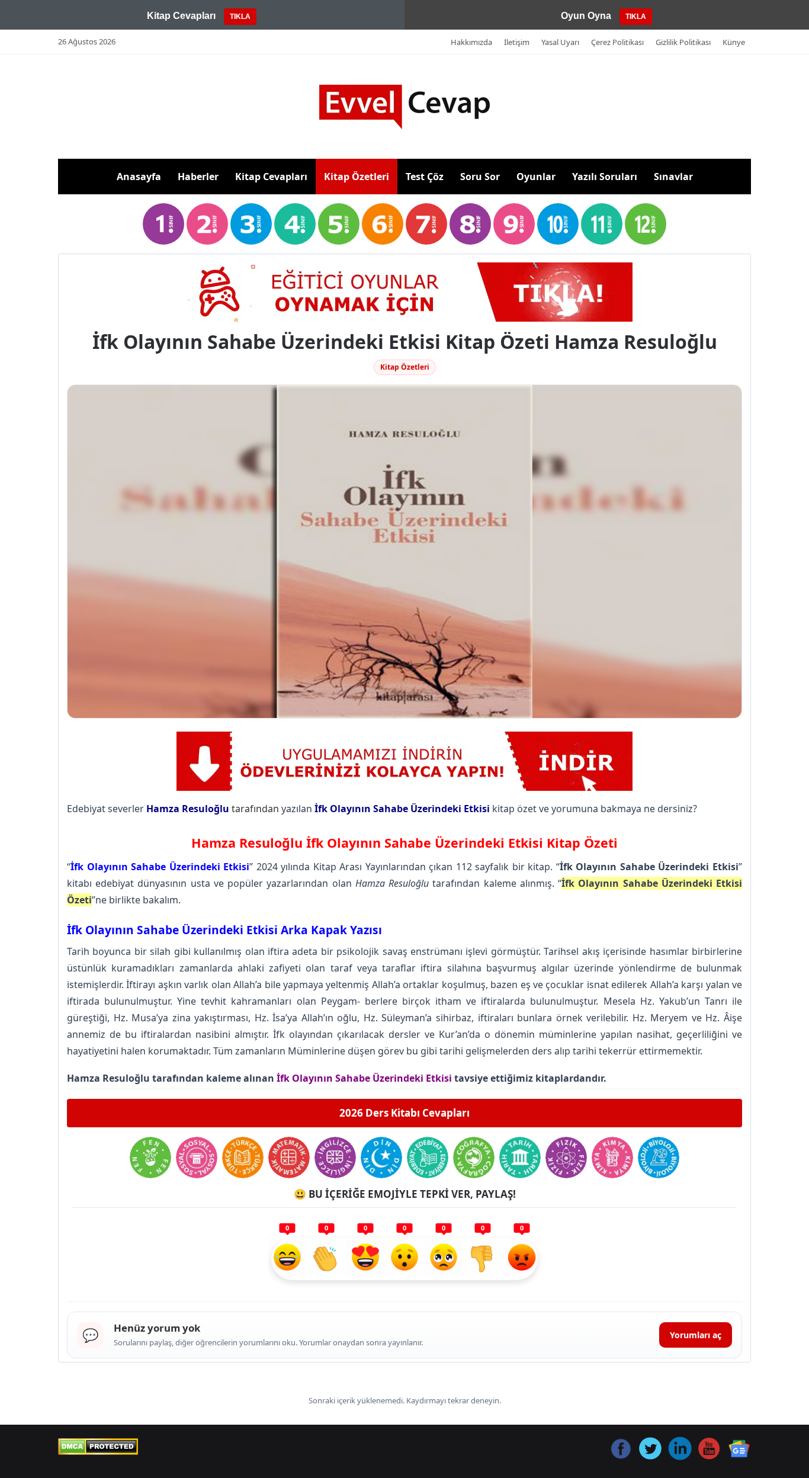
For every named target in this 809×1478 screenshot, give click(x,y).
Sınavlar (673, 176)
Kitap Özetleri (356, 176)
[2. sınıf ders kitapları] (207, 224)
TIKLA (240, 16)
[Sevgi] (365, 1258)
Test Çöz (425, 176)
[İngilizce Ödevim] (335, 1157)
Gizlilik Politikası (683, 42)
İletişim (516, 42)
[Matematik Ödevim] (289, 1157)
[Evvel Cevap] (404, 107)
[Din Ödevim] (381, 1157)
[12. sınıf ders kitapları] (645, 224)
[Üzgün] (443, 1258)
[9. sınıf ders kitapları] (514, 224)
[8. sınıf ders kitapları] (470, 224)
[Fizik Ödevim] (566, 1157)
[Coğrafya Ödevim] (474, 1157)
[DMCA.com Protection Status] (98, 1446)
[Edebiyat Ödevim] (427, 1157)
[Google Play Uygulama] (404, 761)
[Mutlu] (287, 1258)
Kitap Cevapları (271, 176)
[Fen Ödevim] (150, 1157)
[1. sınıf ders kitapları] (163, 224)
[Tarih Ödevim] (520, 1157)
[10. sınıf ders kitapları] (558, 224)
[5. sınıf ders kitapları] (338, 224)
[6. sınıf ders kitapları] (382, 224)
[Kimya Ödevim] (612, 1157)
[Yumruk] (482, 1258)
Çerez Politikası (617, 42)
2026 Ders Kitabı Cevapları (404, 1113)
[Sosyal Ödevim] (196, 1157)
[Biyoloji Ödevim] (658, 1157)
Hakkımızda (471, 42)
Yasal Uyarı (560, 42)
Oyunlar (536, 176)
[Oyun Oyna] (404, 292)
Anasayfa (139, 176)
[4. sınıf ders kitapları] (295, 224)
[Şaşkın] (404, 1258)
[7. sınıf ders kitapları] (426, 224)
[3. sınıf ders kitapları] (251, 224)
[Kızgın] (521, 1258)
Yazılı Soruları (604, 176)
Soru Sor (480, 176)
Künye (734, 42)
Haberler (198, 176)
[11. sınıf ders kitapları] (601, 224)
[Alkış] (326, 1258)
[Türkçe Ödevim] (243, 1157)
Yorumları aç (695, 1335)
